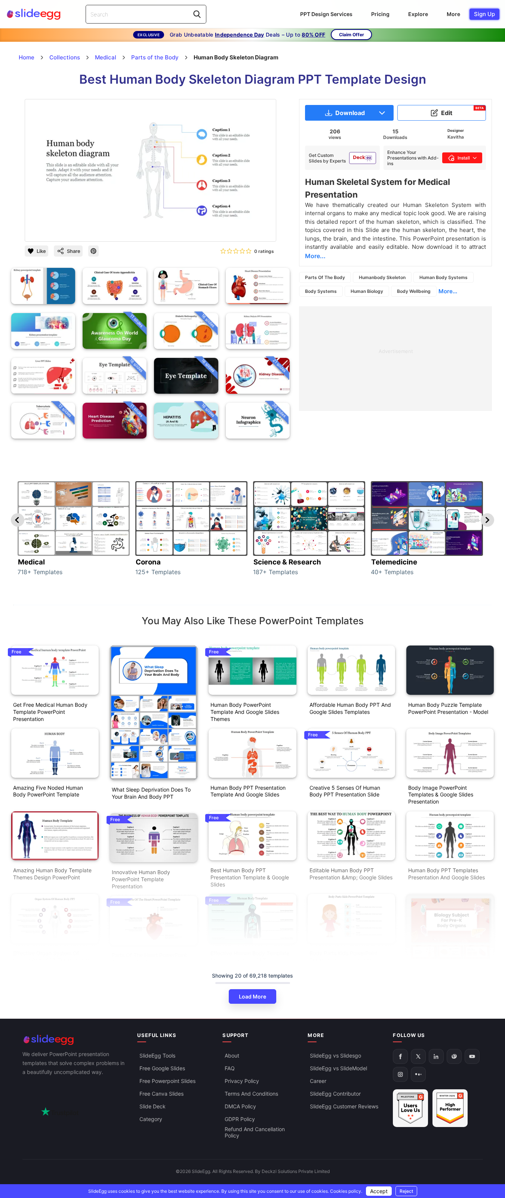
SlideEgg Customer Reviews (344, 1106)
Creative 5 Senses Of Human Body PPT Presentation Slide (345, 791)
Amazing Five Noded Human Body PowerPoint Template (48, 791)
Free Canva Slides (161, 1093)
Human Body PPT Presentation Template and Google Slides (248, 791)
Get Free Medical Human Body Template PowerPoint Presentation (50, 712)
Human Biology (367, 291)
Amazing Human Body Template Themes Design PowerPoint (52, 873)
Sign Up (484, 14)
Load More (252, 996)
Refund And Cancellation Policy (255, 1132)
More (453, 14)
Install (464, 158)
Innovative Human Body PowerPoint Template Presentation (141, 879)
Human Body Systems (443, 277)
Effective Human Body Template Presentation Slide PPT (249, 956)
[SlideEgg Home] (74, 1040)
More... (447, 291)
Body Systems (321, 291)
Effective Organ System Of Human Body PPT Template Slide (53, 956)
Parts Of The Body (325, 277)
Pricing (380, 14)
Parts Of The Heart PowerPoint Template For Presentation (149, 958)
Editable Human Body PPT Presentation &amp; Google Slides (351, 873)
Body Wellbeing (414, 291)
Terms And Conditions (251, 1093)
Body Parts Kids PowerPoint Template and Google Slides (344, 956)
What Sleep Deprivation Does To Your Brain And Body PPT (151, 793)
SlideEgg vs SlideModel (338, 1068)
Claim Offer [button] (351, 34)
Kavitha (455, 137)
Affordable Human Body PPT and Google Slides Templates (350, 708)
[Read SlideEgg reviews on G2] (410, 1108)
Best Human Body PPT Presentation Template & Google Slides (249, 877)
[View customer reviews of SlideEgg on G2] (450, 1108)
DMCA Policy (240, 1106)
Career (318, 1081)
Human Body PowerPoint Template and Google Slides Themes (244, 712)
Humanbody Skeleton (382, 277)
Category (150, 1119)
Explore (418, 14)
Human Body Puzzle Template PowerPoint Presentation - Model (448, 708)
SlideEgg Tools (157, 1055)
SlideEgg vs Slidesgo (335, 1055)
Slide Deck (152, 1106)
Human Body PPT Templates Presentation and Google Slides (446, 873)
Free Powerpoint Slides (167, 1081)
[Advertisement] (395, 358)
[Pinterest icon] (93, 251)
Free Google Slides (162, 1068)
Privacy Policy (242, 1081)
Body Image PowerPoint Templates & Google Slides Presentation (440, 794)
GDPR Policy (240, 1119)
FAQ (230, 1068)
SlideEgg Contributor (335, 1093)
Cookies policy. (346, 1191)
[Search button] (197, 14)
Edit (462, 111)
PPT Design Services (326, 14)
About (232, 1055)
